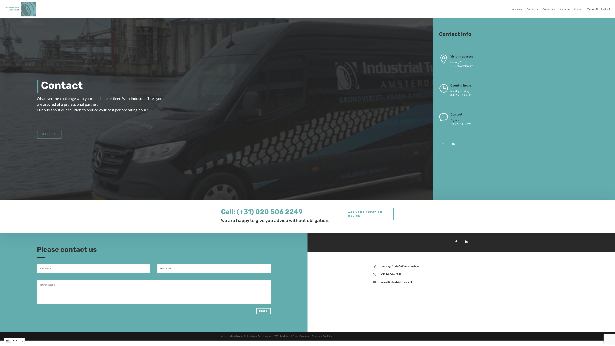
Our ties (531, 9)
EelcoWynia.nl (238, 336)
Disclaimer (285, 336)
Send (263, 311)
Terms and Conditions (322, 336)
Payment (455, 120)
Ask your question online (365, 214)
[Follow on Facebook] (443, 144)
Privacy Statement (301, 336)
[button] (14, 341)
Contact (578, 9)
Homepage (516, 9)
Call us (49, 134)
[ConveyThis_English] (598, 9)
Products (548, 9)
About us (565, 9)
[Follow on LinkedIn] (453, 144)
